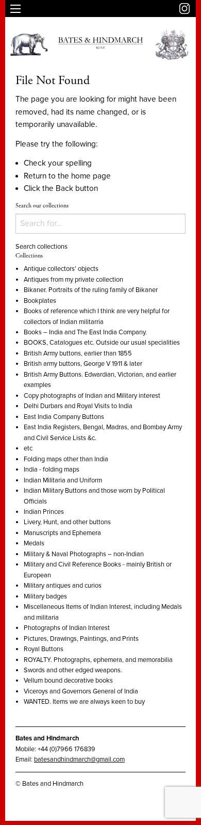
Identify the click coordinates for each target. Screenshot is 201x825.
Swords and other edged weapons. (73, 670)
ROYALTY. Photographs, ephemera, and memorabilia (98, 660)
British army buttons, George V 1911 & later (83, 364)
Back (64, 188)
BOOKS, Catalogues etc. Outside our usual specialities (102, 342)
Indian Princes (44, 512)
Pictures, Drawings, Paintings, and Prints (81, 639)
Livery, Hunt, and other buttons (67, 522)
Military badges (45, 596)
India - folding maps (51, 469)
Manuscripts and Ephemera (62, 533)
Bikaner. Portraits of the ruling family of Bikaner (91, 290)
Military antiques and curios (63, 585)
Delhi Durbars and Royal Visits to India (78, 406)
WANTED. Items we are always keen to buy (84, 702)
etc (28, 448)
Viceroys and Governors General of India (81, 691)
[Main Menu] (15, 9)
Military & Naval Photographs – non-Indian (84, 554)
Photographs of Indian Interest (67, 628)
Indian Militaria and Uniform (63, 480)
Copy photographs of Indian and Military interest (92, 396)
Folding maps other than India (66, 459)
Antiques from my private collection (73, 280)
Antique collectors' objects (61, 269)
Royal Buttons (43, 649)
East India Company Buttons (64, 417)
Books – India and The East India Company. (85, 332)
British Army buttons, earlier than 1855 (78, 353)
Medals (34, 543)
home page (91, 176)
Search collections (41, 247)
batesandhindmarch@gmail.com (79, 759)
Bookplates (40, 301)
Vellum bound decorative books (68, 680)
